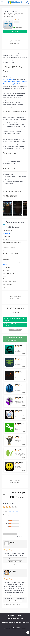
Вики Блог (11, 615)
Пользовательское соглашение (11, 622)
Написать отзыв (13, 511)
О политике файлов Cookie (15, 618)
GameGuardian (19, 397)
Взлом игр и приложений (11, 262)
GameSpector (18, 410)
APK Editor (18, 449)
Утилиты (22, 262)
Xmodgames (6, 233)
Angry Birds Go (15, 84)
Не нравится (18, 561)
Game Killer (18, 371)
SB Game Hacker (19, 423)
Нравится (11, 561)
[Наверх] (27, 633)
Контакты (26, 622)
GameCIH (17, 384)
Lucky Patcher (19, 462)
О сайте (19, 615)
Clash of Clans (7, 81)
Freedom (17, 436)
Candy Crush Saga (16, 81)
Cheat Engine (18, 345)
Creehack (17, 358)
